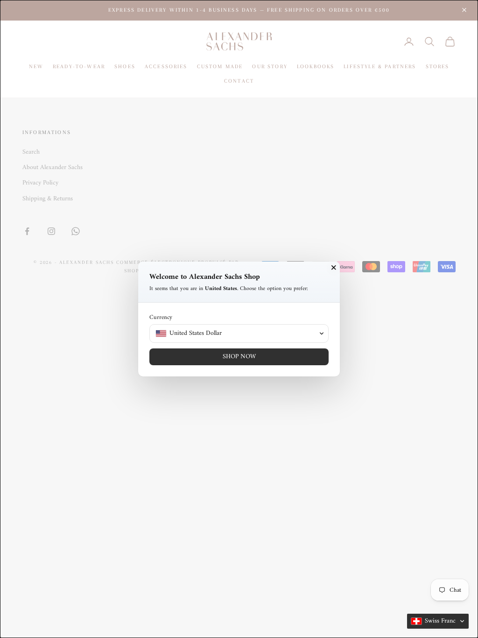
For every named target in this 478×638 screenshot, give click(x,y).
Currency (160, 317)
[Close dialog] (333, 267)
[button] (438, 621)
